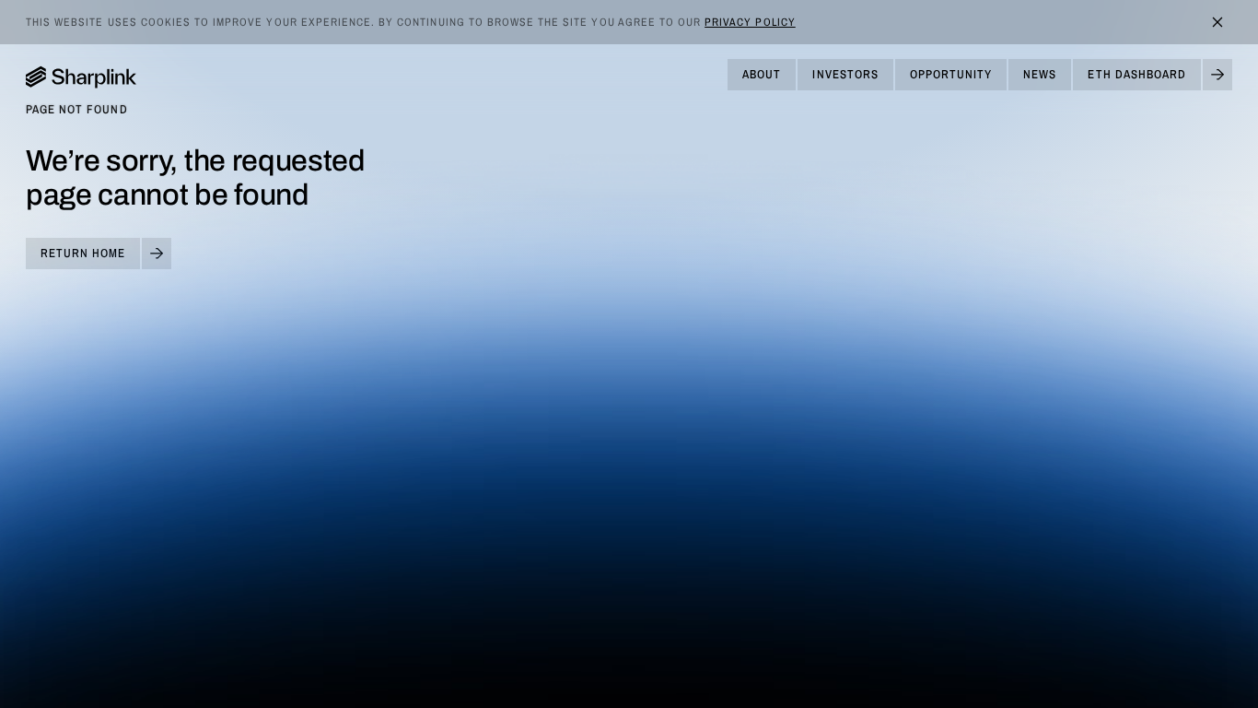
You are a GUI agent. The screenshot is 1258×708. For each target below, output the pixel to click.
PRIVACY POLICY (750, 22)
